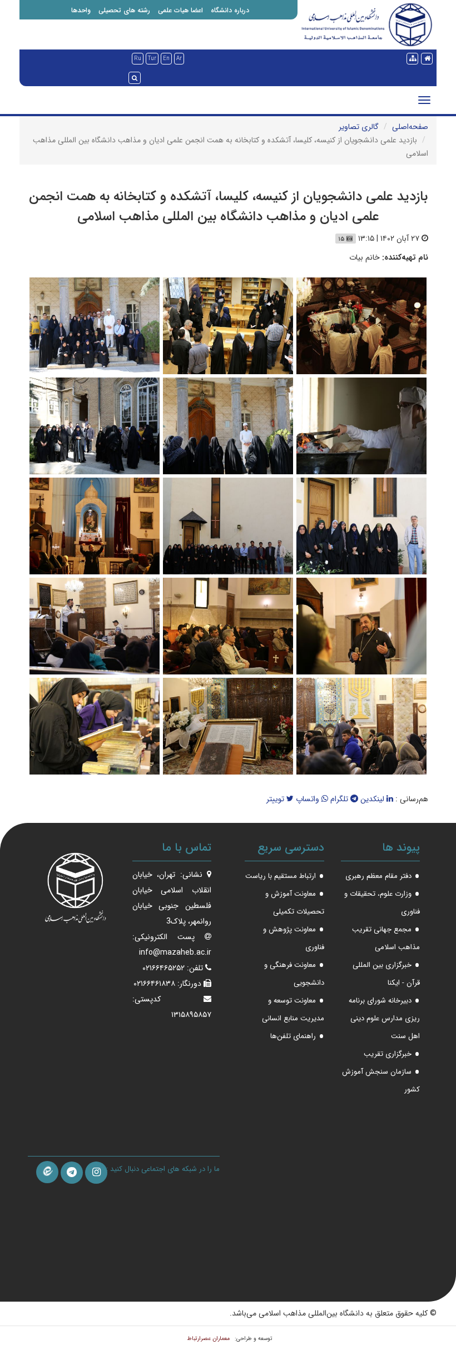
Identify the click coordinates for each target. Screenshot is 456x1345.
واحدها (81, 10)
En (166, 58)
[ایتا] (47, 1172)
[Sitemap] (412, 58)
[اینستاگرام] (96, 1173)
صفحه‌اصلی (410, 127)
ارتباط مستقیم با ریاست (280, 876)
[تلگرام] (72, 1173)
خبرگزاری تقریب (388, 1054)
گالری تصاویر (359, 127)
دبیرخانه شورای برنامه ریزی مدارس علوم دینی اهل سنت (384, 1018)
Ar (179, 58)
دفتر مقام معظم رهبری (378, 876)
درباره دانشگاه (230, 10)
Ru (137, 58)
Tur (152, 58)
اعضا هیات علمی (180, 10)
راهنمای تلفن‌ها (293, 1036)
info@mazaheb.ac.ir (175, 952)
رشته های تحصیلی (124, 10)
